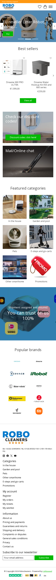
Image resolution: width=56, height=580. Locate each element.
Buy (8, 34)
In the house (14, 221)
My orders (8, 499)
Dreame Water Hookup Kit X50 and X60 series (41, 85)
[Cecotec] (17, 361)
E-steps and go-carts (41, 251)
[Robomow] (17, 399)
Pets (15, 251)
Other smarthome (15, 281)
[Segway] (17, 411)
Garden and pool (41, 221)
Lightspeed (47, 571)
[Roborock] (39, 399)
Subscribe (44, 557)
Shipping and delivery (14, 530)
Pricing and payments (14, 522)
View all (28, 100)
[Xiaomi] (39, 411)
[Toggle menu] (50, 6)
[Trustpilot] (16, 575)
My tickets (8, 503)
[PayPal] (27, 575)
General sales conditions (15, 538)
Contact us (8, 546)
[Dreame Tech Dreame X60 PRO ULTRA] (15, 67)
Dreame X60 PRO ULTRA (14, 83)
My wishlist (8, 507)
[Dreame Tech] (39, 361)
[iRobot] (39, 374)
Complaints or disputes (14, 534)
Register (7, 495)
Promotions (41, 281)
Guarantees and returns (15, 526)
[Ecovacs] (17, 374)
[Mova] (39, 386)
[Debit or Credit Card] (31, 575)
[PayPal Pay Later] (36, 575)
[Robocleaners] (8, 6)
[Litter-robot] (17, 386)
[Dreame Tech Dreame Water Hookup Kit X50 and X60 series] (41, 67)
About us (7, 518)
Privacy (6, 542)
